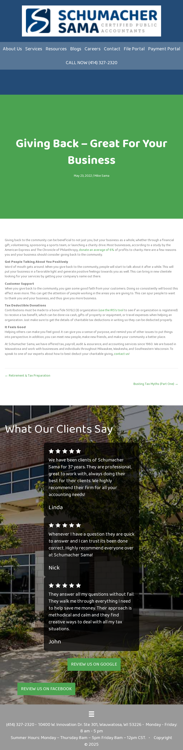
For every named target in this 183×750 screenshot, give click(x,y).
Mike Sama (101, 175)
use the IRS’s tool (111, 310)
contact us (121, 354)
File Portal (134, 49)
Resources (56, 49)
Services (33, 49)
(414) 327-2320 (20, 724)
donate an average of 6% (96, 250)
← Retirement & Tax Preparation (27, 375)
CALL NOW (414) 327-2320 (91, 63)
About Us (12, 49)
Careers (93, 49)
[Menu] (91, 714)
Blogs (75, 49)
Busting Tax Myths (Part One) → (155, 384)
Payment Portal (164, 49)
